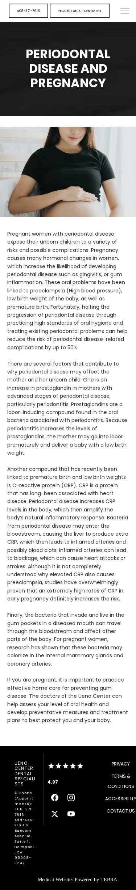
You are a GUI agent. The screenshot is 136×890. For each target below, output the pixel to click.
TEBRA (108, 879)
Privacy (121, 764)
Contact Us (121, 811)
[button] (125, 11)
